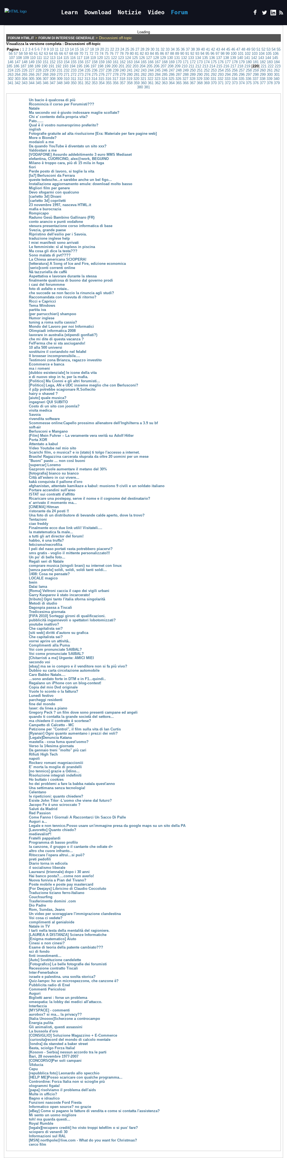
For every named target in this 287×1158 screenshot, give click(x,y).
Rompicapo (39, 213)
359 (137, 83)
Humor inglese (41, 318)
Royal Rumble (41, 1123)
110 (33, 58)
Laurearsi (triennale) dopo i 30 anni (59, 872)
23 (117, 49)
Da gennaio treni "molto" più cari (57, 750)
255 (228, 70)
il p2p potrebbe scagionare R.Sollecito (62, 389)
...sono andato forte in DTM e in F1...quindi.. (67, 679)
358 (130, 83)
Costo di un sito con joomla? (54, 406)
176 (221, 62)
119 (93, 58)
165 (144, 62)
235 (88, 70)
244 (151, 70)
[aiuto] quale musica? (47, 398)
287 (179, 74)
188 (30, 66)
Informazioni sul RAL (47, 1136)
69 (76, 53)
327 (185, 79)
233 (74, 70)
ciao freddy (38, 524)
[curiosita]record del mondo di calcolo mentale (69, 1039)
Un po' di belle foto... (47, 557)
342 (17, 83)
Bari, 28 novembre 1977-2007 (53, 1056)
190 (44, 66)
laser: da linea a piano (48, 708)
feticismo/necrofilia (45, 545)
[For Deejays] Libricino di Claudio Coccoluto (67, 888)
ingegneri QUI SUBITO (48, 402)
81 (137, 53)
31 (157, 49)
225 (17, 70)
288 (186, 74)
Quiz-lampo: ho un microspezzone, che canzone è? (74, 981)
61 (36, 53)
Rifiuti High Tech (43, 754)
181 (256, 62)
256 (235, 70)
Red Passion (40, 813)
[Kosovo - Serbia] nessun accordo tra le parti (68, 1052)
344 (31, 83)
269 (52, 74)
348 (60, 83)
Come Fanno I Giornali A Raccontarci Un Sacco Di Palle (77, 817)
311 (73, 79)
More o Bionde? (43, 138)
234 (81, 70)
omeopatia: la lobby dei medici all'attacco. (65, 1002)
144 (268, 58)
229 (45, 70)
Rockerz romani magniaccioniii (56, 763)
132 (184, 58)
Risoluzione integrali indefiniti (55, 775)
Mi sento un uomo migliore (52, 1115)
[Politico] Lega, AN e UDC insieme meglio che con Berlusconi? (83, 385)
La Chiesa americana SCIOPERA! (57, 259)
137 (219, 58)
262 (277, 70)
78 (122, 53)
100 (234, 53)
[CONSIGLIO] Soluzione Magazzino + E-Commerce (73, 1035)
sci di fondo (39, 951)
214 (212, 66)
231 (60, 70)
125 (135, 58)
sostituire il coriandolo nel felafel (57, 352)
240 (123, 70)
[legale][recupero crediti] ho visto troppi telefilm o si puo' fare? (83, 1128)
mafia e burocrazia (45, 209)
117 (79, 58)
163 (130, 62)
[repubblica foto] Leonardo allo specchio (64, 1073)
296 (242, 74)
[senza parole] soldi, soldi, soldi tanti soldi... (68, 570)
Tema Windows (42, 305)
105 (269, 53)
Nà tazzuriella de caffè (48, 272)
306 (38, 79)
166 (151, 62)
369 (207, 83)
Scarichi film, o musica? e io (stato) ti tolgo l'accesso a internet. (84, 452)
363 (165, 83)
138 (226, 58)
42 (213, 49)
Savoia (35, 414)
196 (86, 66)
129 (163, 58)
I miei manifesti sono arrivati (54, 242)
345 (38, 83)
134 (198, 58)
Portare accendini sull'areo (52, 490)
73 (96, 53)
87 (167, 53)
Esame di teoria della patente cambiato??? (66, 947)
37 (188, 49)
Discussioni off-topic (83, 44)
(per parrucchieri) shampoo (52, 314)
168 (165, 62)
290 (200, 74)
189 (37, 66)
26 (132, 49)
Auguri (35, 993)
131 (177, 58)
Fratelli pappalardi (45, 838)
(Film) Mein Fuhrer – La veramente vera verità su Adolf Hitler (81, 435)
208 (170, 66)
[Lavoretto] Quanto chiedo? (52, 830)
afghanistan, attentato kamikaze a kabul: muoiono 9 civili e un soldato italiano (97, 486)
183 (270, 62)
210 (185, 66)
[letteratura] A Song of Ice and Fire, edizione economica (77, 263)
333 (227, 79)
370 (214, 83)
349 (67, 83)
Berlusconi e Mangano (48, 431)
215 (219, 66)
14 (72, 49)
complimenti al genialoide (51, 922)
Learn (69, 12)
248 (179, 70)
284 (158, 74)
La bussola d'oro (43, 1031)
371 (221, 83)
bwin (33, 582)
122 (114, 58)
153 (60, 62)
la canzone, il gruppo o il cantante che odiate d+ (71, 847)
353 (95, 83)
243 (144, 70)
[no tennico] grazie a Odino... (54, 771)
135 (205, 58)
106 (276, 53)
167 (158, 62)
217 (233, 66)
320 (136, 79)
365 (179, 83)
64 (51, 53)
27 (137, 49)
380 (140, 87)
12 (62, 49)
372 (228, 83)
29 (147, 49)
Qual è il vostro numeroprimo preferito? (63, 125)
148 (24, 62)
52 (263, 49)
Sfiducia (36, 1065)
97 (217, 53)
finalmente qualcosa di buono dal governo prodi (71, 280)
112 (46, 58)
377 (263, 83)
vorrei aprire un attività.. (50, 641)
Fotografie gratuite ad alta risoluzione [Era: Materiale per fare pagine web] (93, 133)
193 (65, 66)
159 (102, 62)
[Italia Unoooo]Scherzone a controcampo (64, 1019)
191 (51, 66)
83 (147, 53)
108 (19, 58)
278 (116, 74)
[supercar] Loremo (45, 465)
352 (88, 83)
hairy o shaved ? (43, 393)
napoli (34, 758)
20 (102, 49)
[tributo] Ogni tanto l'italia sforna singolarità (67, 599)
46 (233, 49)
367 (193, 83)
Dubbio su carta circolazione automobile (64, 670)
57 (16, 53)
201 (121, 66)
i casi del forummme (47, 284)
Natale (34, 108)
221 (264, 66)
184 (277, 62)
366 (186, 83)
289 (193, 74)
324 (164, 79)
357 (123, 83)
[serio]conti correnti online (52, 268)
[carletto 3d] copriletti (47, 201)
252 (207, 70)
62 (41, 53)
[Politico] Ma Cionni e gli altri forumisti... (64, 381)
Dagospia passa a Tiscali (50, 607)
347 (52, 83)
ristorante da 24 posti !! (49, 511)
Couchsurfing (40, 897)
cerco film (37, 1144)
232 (67, 70)
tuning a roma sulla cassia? (53, 322)
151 (45, 62)
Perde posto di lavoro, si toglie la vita (61, 171)
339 (269, 79)
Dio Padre (37, 905)
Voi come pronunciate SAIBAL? (56, 654)
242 (137, 70)
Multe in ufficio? (43, 1094)
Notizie (129, 12)
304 (24, 79)
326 (178, 79)
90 (182, 53)
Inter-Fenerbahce (43, 972)
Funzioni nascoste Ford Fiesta (55, 1102)
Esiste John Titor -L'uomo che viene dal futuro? (70, 800)
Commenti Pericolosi (47, 989)
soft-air (35, 427)
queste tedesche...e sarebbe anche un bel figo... (70, 180)
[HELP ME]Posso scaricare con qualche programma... (75, 1077)
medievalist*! (40, 834)
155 (74, 62)
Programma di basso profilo (53, 842)
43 (218, 49)
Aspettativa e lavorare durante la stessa (63, 276)
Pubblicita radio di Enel (49, 985)
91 (187, 53)
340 (276, 79)
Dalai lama (38, 586)
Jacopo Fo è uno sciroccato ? (54, 805)
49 (248, 49)
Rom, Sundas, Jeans (47, 909)
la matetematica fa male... (51, 532)
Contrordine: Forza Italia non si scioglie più (67, 1081)
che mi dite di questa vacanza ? (56, 339)
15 (77, 49)
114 (59, 58)
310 (67, 79)
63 (46, 53)
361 (151, 83)
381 (147, 87)
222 (271, 66)
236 (95, 70)
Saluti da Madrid (43, 809)
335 (241, 79)
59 (26, 53)
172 (193, 62)
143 (261, 58)
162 (123, 62)
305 (31, 79)
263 (10, 74)
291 (207, 74)
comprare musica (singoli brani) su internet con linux (75, 565)
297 (249, 74)
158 (95, 62)
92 (192, 53)
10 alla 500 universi (45, 347)
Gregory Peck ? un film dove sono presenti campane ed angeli (83, 712)
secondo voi (39, 662)
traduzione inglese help (49, 238)
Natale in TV (39, 926)
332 (220, 79)
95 (207, 53)
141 (247, 58)
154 (67, 62)
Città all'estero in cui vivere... (54, 477)
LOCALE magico (43, 578)
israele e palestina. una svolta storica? (62, 977)
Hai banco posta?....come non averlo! (61, 876)
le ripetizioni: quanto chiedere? (56, 796)
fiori (32, 167)
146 (10, 62)
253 (214, 70)
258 (249, 70)
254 (221, 70)
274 (88, 74)
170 (179, 62)
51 (258, 49)
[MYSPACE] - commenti (49, 1010)
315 (101, 79)
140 (240, 58)
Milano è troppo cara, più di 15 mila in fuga (66, 163)
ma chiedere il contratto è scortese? (60, 721)
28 (142, 49)
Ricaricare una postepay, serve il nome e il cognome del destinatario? (89, 498)
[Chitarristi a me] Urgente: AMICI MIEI (61, 658)
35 (178, 49)
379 (277, 83)
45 (228, 49)
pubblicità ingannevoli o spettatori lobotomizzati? (72, 620)
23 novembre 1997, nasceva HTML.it (60, 205)
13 (67, 49)
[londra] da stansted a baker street (58, 1044)
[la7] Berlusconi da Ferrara (52, 175)
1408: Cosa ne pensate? (49, 574)
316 (108, 79)
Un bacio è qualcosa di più (52, 100)
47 (238, 49)
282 (144, 74)
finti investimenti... (45, 956)
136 (212, 58)
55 (279, 49)
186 (16, 66)
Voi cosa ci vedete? (46, 918)
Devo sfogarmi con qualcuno (54, 192)
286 (172, 74)
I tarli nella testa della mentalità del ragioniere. (69, 930)
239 (116, 70)
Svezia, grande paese (47, 230)
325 (171, 79)
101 (241, 53)
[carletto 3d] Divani (45, 196)
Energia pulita (41, 1023)
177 (228, 62)
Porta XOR (38, 440)
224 (10, 70)
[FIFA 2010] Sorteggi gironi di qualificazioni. (67, 616)
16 (82, 49)
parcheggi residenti (46, 700)
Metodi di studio (43, 603)
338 (262, 79)
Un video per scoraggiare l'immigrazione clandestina (75, 914)
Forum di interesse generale (66, 38)
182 (263, 62)
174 (207, 62)
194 (72, 66)
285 (165, 74)
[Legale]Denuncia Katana (50, 737)
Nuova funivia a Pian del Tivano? (57, 880)
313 (87, 79)
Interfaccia (38, 1006)
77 (117, 53)
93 (197, 53)
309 (60, 79)
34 (173, 49)
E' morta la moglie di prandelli (55, 767)
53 (268, 49)
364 (172, 83)
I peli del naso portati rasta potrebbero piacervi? (71, 549)
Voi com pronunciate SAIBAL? (55, 649)
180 (249, 62)
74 (101, 53)
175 (214, 62)
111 (39, 58)
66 (61, 53)
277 (109, 74)
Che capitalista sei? (46, 628)
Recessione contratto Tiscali (53, 968)
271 (67, 74)
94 (202, 53)
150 (38, 62)
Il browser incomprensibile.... (54, 356)
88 (172, 53)
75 (106, 53)
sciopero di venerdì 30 (48, 1132)
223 (278, 66)
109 (26, 58)
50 (253, 49)
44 (223, 49)
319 (129, 79)
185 (9, 66)
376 (256, 83)
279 (123, 74)
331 (213, 79)
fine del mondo (42, 704)
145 (275, 58)
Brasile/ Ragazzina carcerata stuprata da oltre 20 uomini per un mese (89, 456)
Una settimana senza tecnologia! (57, 788)
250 (193, 70)
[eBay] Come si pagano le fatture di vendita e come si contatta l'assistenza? (94, 1111)
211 (191, 66)
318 (122, 79)
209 (177, 66)
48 (243, 49)
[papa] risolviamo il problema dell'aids (62, 1090)
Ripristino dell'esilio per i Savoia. (58, 234)
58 (21, 53)
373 (235, 83)
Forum (179, 12)
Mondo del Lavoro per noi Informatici (61, 326)
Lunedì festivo (41, 696)
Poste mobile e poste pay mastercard (61, 884)
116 (73, 58)
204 (142, 66)
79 (127, 53)
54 (274, 49)
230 (52, 70)
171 (186, 62)
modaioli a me (41, 142)
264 (17, 74)
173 (200, 62)
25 (127, 49)
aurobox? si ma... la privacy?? (55, 1014)
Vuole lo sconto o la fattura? (53, 691)
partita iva (37, 310)
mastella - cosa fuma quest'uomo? (59, 742)
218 (240, 66)
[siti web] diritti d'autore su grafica (58, 633)
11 (57, 49)
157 (88, 62)
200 (114, 66)
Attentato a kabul (43, 444)
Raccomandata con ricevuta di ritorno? (62, 297)
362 (158, 83)
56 (11, 53)
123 (121, 58)
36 (183, 49)
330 (206, 79)
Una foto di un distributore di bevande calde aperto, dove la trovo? (87, 515)
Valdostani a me (43, 150)
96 (212, 53)
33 (168, 49)
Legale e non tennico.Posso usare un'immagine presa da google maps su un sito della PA (107, 826)
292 (214, 74)
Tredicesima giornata (47, 612)
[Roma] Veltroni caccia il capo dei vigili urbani (69, 591)
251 (200, 70)
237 (102, 70)
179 (242, 62)
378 (270, 83)
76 (112, 53)
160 (109, 62)
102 (248, 53)
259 (256, 70)
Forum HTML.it (21, 38)
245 (158, 70)
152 (52, 62)
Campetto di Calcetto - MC (51, 725)
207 (163, 66)
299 (263, 74)
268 (45, 74)
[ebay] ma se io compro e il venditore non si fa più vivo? (78, 666)
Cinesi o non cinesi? (47, 943)
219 (247, 66)
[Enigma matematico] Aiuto (52, 939)
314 (94, 79)
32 (163, 49)
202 (128, 66)
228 (38, 70)
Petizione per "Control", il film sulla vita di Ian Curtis (75, 729)
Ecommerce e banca (46, 364)
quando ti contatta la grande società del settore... (71, 716)
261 (270, 70)
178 (235, 62)
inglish (35, 129)
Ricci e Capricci (42, 301)
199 (107, 66)
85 (157, 53)
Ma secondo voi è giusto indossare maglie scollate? (74, 112)
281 (137, 74)
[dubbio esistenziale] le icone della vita (63, 373)
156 (81, 62)
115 (66, 58)
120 (100, 58)
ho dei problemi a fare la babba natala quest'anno (72, 784)
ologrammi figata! (44, 1086)
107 (12, 58)
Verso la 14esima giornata (51, 746)
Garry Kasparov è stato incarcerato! (59, 595)
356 (116, 83)
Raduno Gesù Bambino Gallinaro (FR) (61, 217)
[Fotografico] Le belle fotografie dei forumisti (68, 964)
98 (222, 53)
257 (242, 70)
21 (107, 49)
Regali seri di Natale (46, 561)
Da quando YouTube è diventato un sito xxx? (68, 146)
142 (254, 58)
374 (242, 83)
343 (24, 83)
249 (186, 70)
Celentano (37, 792)
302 (10, 79)
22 (112, 49)
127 (149, 58)
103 (255, 53)
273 (81, 74)
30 (152, 49)
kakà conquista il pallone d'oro (55, 482)
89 (177, 53)
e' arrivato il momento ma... (53, 503)
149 (31, 62)
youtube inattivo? (44, 624)
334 (234, 79)
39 (198, 49)
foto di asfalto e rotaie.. (49, 289)
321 (143, 79)
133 (191, 58)
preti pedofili (40, 859)
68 (71, 53)
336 (248, 79)
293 (221, 74)
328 (192, 79)
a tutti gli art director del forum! (56, 536)
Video (156, 12)
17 (87, 49)
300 (270, 74)
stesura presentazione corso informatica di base (70, 226)
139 (233, 58)
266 (31, 74)
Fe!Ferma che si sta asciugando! (57, 343)
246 (165, 70)
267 (38, 74)
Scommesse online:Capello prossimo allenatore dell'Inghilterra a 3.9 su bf (93, 423)
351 (81, 83)
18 (92, 49)
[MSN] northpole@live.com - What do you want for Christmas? (83, 1140)
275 (95, 74)
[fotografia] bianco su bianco (54, 473)
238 (109, 70)
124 (128, 58)
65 (56, 53)
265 (24, 74)
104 (262, 53)
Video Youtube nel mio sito (52, 448)
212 (198, 66)
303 (17, 79)
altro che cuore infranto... (51, 851)
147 (17, 62)
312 (80, 79)
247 (172, 70)
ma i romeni (39, 368)
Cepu (33, 1069)
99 (228, 53)
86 (162, 53)
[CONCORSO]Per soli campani (55, 1060)
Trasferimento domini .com (52, 901)
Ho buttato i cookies (46, 779)
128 (156, 58)
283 (151, 74)
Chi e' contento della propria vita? (58, 117)
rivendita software (44, 419)
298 (256, 74)
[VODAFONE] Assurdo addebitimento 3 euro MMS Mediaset (80, 154)
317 (115, 79)
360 (144, 83)
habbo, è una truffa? (46, 540)
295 (235, 74)
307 (45, 79)
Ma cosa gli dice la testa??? (53, 251)
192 (58, 66)
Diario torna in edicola (48, 863)
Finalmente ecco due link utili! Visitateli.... (65, 528)
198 (100, 66)
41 (208, 49)
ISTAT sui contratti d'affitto (52, 494)
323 (157, 79)
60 (31, 53)
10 (52, 49)
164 (137, 62)
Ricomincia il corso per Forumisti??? (61, 104)
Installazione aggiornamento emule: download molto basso (80, 184)
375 (249, 83)
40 (203, 49)
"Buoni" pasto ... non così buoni (57, 461)
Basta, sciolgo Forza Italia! (52, 1048)
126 (142, 58)
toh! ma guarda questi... (49, 1119)
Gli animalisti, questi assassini (55, 1027)
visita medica (40, 410)
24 (122, 49)
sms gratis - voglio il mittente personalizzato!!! (69, 553)
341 (10, 83)
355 (109, 83)
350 (74, 83)
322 (150, 79)
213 (205, 66)
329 (199, 79)
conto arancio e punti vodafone (56, 222)
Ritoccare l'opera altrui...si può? (57, 855)
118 (86, 58)
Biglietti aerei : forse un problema (58, 998)
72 (91, 53)
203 (135, 66)
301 (277, 74)
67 (66, 53)
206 (156, 66)
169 (172, 62)
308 (52, 79)
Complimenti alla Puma (49, 645)
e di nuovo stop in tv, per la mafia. (58, 377)
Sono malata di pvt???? (50, 255)
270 (60, 74)
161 (116, 62)
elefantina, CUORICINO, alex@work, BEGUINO (69, 159)
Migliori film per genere (49, 188)
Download (97, 12)
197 (93, 66)
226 (24, 70)
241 (130, 70)
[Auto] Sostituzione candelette (55, 960)
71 (86, 53)
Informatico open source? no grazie (60, 1107)
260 (263, 70)
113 (52, 58)
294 (228, 74)
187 (23, 66)
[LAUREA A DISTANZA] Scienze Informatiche (68, 935)
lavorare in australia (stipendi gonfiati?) (63, 335)
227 (31, 70)
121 (107, 58)
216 (226, 66)
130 (170, 58)
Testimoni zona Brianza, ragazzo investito (65, 360)
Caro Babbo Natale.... (47, 675)
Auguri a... (38, 821)
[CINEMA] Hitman (44, 507)
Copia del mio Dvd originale (53, 687)
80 (132, 53)
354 (102, 83)
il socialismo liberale (47, 867)
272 (74, 74)
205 (149, 66)
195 (79, 66)
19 (97, 49)
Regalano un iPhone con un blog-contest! (65, 683)
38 (193, 49)
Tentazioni (38, 519)
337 (255, 79)
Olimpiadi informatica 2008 (52, 331)
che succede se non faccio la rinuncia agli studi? (71, 293)
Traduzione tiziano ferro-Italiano (56, 893)
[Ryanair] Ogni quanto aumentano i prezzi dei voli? (73, 733)
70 (81, 53)
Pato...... (36, 121)
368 (200, 83)
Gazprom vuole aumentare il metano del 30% (68, 469)
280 (130, 74)
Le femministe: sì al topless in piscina (62, 247)
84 (152, 53)
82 (142, 53)
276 (102, 74)
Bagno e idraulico (44, 1098)
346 (45, 83)
